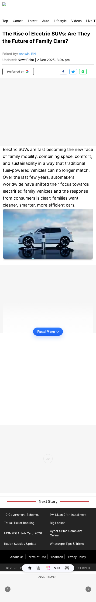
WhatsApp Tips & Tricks (67, 543)
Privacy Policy (76, 557)
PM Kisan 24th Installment (68, 514)
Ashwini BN (27, 54)
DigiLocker (57, 523)
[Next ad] (88, 589)
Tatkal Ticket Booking (19, 523)
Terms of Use (36, 557)
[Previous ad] (7, 589)
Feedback (56, 557)
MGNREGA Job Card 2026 (23, 533)
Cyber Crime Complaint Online (66, 533)
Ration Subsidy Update (20, 543)
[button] (18, 71)
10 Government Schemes (21, 514)
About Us (17, 557)
